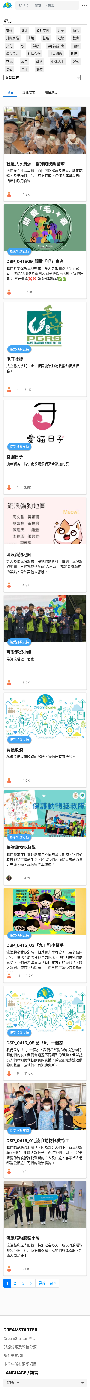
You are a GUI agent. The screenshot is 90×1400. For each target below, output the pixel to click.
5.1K (27, 390)
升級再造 (12, 38)
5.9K (26, 683)
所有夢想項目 (14, 1355)
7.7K (29, 292)
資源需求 (28, 92)
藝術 (39, 61)
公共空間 (42, 30)
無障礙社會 (56, 46)
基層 (46, 38)
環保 (76, 46)
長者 (9, 69)
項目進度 (51, 92)
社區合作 (34, 54)
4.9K (26, 585)
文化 (9, 46)
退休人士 (57, 61)
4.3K (26, 194)
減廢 (36, 46)
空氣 (9, 61)
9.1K (25, 1171)
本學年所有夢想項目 (20, 1364)
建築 (61, 38)
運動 (76, 61)
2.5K (25, 1269)
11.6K (28, 1073)
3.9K (27, 487)
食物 (39, 69)
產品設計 (12, 54)
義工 (24, 61)
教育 (76, 38)
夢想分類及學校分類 (20, 1347)
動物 (76, 30)
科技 (74, 54)
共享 (61, 30)
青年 (24, 69)
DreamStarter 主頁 (19, 1338)
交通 (9, 30)
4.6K (26, 780)
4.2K (27, 878)
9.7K (29, 976)
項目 (10, 92)
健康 (24, 30)
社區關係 (55, 54)
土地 (31, 38)
